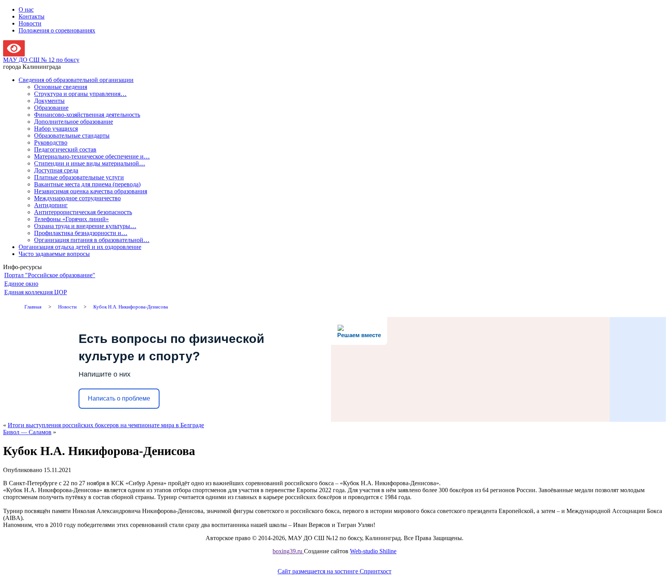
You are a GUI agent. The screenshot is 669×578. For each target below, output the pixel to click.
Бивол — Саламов (27, 432)
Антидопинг (51, 205)
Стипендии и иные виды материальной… (89, 163)
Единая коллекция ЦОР (35, 292)
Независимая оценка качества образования (90, 191)
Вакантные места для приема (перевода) (87, 184)
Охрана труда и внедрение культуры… (85, 226)
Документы (49, 100)
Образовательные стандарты (72, 135)
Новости (30, 23)
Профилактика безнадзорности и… (80, 233)
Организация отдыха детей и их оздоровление (80, 247)
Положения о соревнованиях (57, 30)
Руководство (50, 142)
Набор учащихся (56, 128)
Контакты (32, 16)
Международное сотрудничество (77, 198)
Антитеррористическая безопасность (83, 212)
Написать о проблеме (119, 398)
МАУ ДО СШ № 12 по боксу (41, 59)
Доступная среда (56, 170)
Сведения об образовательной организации (76, 80)
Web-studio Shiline (373, 551)
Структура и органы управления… (80, 93)
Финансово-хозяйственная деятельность (87, 114)
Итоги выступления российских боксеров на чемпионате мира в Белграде (106, 425)
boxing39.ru (288, 551)
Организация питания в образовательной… (91, 240)
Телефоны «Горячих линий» (71, 219)
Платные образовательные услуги (79, 177)
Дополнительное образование (73, 121)
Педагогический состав (65, 149)
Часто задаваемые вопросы (54, 254)
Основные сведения (60, 87)
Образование (51, 107)
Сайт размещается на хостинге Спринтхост (334, 571)
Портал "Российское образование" (49, 275)
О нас (26, 9)
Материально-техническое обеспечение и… (92, 156)
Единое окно (21, 283)
